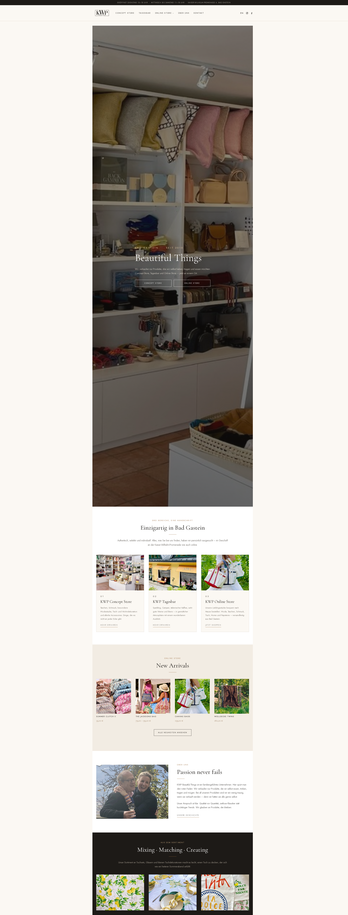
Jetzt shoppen (213, 625)
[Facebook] (252, 13)
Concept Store (125, 13)
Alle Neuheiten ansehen (172, 732)
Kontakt (199, 13)
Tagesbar (145, 13)
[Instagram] (247, 13)
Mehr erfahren (109, 625)
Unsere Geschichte (188, 815)
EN (241, 13)
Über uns (183, 13)
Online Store (163, 13)
